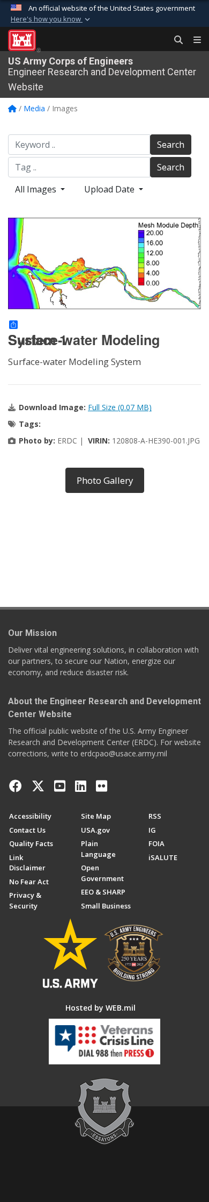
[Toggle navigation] (193, 40)
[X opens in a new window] (38, 786)
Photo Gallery (105, 480)
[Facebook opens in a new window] (15, 786)
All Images (36, 189)
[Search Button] (175, 40)
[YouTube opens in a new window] (59, 786)
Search (170, 145)
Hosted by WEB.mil (100, 1008)
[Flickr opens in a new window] (101, 786)
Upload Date (110, 189)
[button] (51, 19)
